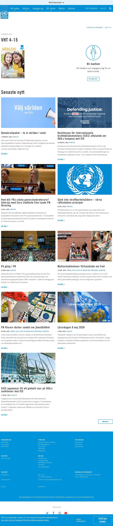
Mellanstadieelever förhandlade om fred (81, 266)
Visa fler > (105, 421)
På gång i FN (8, 266)
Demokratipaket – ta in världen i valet (23, 133)
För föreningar (91, 8)
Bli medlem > (93, 79)
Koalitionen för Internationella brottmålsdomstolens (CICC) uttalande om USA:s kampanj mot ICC (82, 135)
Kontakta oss (42, 458)
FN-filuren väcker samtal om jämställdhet (26, 327)
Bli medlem (4, 442)
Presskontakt (5, 458)
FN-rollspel (78, 444)
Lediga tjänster (43, 460)
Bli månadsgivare (44, 444)
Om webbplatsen (44, 467)
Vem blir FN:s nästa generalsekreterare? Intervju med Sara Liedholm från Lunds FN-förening (26, 202)
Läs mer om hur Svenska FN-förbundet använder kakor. (25, 520)
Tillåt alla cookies (102, 520)
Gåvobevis (41, 448)
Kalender (71, 8)
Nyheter (62, 8)
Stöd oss (26, 8)
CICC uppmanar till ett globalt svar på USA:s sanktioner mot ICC (27, 390)
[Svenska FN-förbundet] (4, 11)
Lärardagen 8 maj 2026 (71, 327)
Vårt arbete (14, 8)
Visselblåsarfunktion (45, 463)
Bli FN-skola (5, 446)
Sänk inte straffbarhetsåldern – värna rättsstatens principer (80, 201)
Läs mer (4, 154)
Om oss (103, 8)
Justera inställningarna (81, 520)
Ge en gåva (5, 444)
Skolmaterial (79, 446)
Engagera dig (38, 8)
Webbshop (41, 451)
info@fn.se (41, 487)
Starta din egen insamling (46, 442)
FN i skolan (51, 8)
